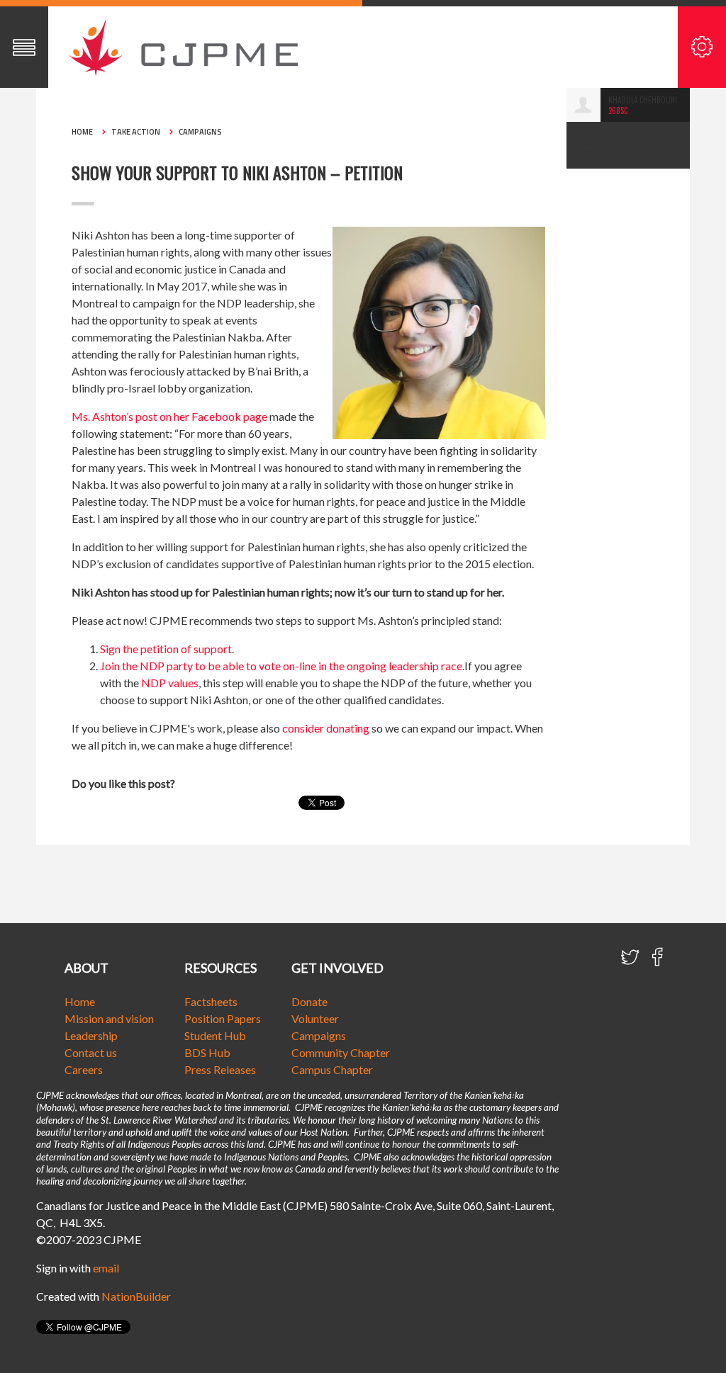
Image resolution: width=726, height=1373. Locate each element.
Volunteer (315, 1018)
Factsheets (211, 1001)
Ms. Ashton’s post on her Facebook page (169, 416)
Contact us (91, 1052)
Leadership (91, 1035)
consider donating (325, 728)
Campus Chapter (332, 1069)
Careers (84, 1069)
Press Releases (220, 1069)
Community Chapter (340, 1052)
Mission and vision (109, 1018)
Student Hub (215, 1035)
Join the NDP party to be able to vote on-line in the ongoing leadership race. (282, 665)
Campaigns (200, 131)
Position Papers (222, 1018)
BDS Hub (207, 1052)
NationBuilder (136, 1296)
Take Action (135, 131)
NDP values (170, 682)
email (106, 1268)
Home (82, 131)
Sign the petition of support (166, 648)
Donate (309, 1001)
